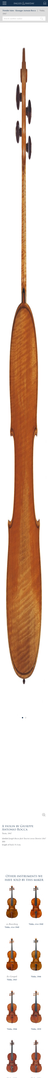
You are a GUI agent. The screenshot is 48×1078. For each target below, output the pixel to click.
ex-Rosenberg (12, 923)
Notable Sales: (8, 10)
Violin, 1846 (36, 976)
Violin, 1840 (12, 927)
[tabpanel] (24, 365)
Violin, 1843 (12, 979)
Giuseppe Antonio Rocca (25, 10)
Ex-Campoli (12, 976)
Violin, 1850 (36, 1028)
